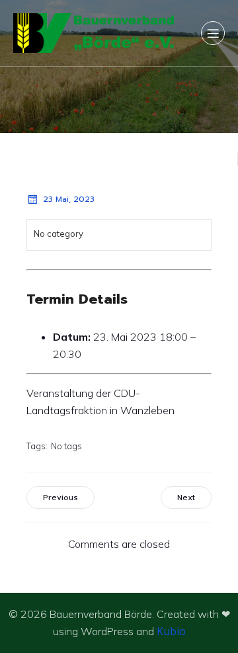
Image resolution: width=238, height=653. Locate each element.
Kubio (171, 631)
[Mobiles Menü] (213, 33)
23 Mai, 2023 (69, 199)
